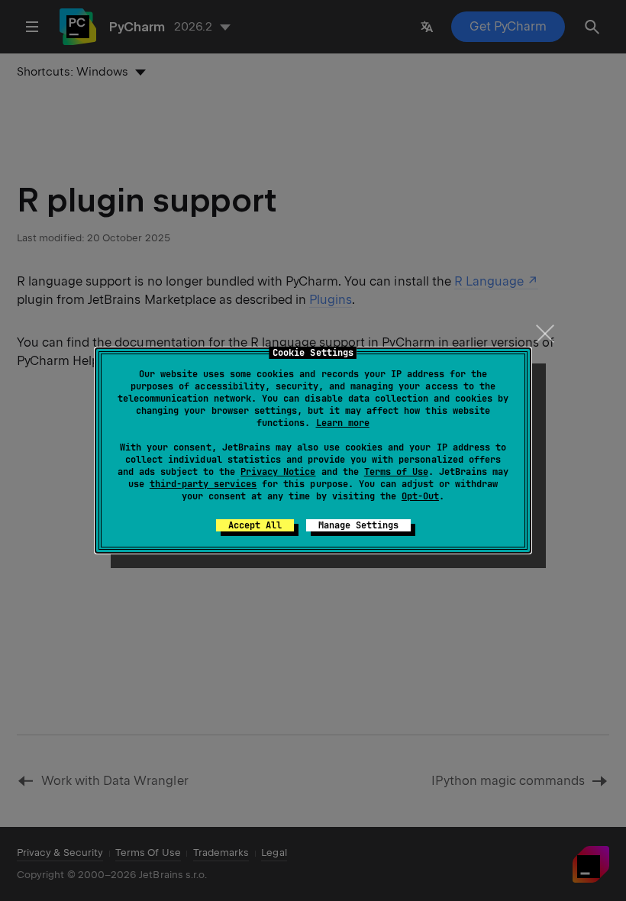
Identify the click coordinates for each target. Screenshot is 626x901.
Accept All (255, 525)
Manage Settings (358, 525)
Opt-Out (420, 496)
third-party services (203, 484)
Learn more (342, 423)
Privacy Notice (277, 472)
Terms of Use (396, 472)
